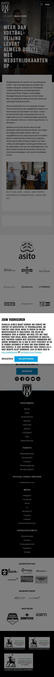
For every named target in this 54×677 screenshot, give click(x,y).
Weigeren (7, 359)
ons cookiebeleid (9, 352)
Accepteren (26, 359)
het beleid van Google (31, 352)
